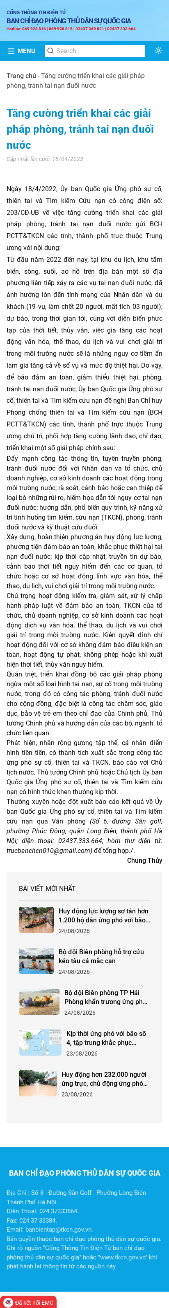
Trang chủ (21, 76)
